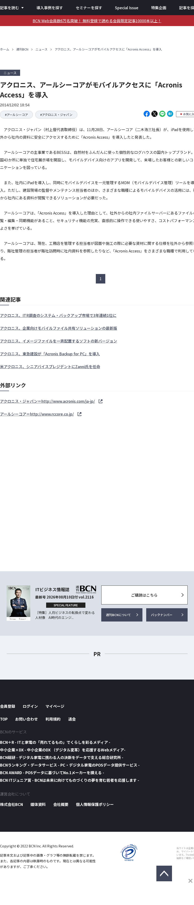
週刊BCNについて (118, 614)
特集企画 (158, 7)
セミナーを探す (89, 7)
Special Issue (126, 7)
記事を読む (9, 7)
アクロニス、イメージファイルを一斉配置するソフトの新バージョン (58, 341)
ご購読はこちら (144, 595)
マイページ (54, 706)
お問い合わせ (26, 719)
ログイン (30, 706)
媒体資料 (38, 804)
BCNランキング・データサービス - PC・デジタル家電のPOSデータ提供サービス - (70, 765)
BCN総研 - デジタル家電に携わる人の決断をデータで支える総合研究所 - (61, 757)
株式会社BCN (11, 804)
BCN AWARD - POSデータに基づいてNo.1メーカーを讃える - (52, 772)
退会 (72, 719)
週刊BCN (22, 49)
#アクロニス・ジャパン (56, 114)
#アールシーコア (16, 114)
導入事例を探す (49, 7)
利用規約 (53, 719)
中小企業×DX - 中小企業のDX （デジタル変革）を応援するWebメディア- (62, 750)
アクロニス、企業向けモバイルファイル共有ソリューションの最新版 (58, 328)
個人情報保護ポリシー (95, 804)
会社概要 (60, 804)
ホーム (4, 49)
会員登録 (7, 706)
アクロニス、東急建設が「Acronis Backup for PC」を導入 (50, 354)
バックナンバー (161, 614)
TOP (4, 719)
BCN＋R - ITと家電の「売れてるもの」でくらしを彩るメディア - (55, 742)
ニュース (41, 49)
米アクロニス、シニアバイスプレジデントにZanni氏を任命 (50, 366)
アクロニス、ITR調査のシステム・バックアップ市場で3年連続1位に (58, 315)
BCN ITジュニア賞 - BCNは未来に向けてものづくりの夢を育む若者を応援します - (69, 780)
